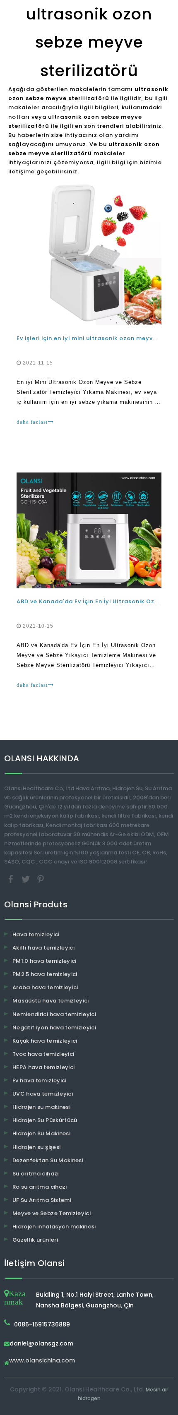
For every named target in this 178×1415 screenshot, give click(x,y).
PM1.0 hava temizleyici (44, 961)
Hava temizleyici (36, 934)
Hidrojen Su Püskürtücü (44, 1120)
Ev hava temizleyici (39, 1080)
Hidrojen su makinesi (41, 1107)
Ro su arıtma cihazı (39, 1187)
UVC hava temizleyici (42, 1094)
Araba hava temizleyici (45, 987)
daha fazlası (32, 422)
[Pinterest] (40, 878)
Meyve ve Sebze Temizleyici (51, 1213)
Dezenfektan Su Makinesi (47, 1160)
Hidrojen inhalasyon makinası (54, 1226)
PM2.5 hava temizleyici (44, 974)
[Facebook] (11, 878)
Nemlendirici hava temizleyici (54, 1014)
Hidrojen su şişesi (36, 1147)
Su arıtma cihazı (35, 1174)
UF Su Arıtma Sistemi (41, 1200)
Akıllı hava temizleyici (43, 948)
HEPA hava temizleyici (43, 1067)
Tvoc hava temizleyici (43, 1054)
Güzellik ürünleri (35, 1240)
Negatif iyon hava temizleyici (54, 1027)
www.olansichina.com (42, 1361)
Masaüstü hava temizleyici (50, 1001)
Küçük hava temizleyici (44, 1041)
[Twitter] (26, 878)
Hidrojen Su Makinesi (41, 1133)
